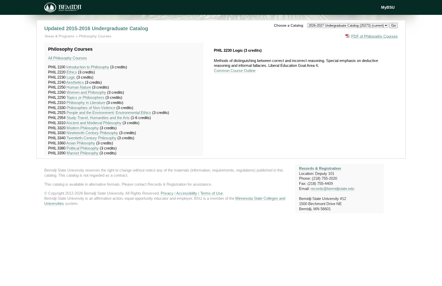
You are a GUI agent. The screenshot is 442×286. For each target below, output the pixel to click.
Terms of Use (211, 193)
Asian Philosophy (80, 143)
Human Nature (79, 87)
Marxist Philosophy (82, 153)
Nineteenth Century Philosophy (92, 133)
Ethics (72, 72)
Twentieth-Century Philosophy (91, 138)
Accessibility (186, 193)
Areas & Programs (60, 36)
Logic (71, 77)
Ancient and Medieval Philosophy (93, 123)
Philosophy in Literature (86, 102)
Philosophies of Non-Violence (91, 107)
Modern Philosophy (83, 128)
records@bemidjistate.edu (332, 188)
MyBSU (388, 7)
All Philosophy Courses (67, 58)
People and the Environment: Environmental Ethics (109, 112)
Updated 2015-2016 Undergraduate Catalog (96, 28)
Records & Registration (320, 168)
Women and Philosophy (86, 92)
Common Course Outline (235, 70)
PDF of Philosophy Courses (374, 36)
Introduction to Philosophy (87, 67)
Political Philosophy (83, 148)
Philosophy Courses (95, 36)
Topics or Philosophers (85, 97)
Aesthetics (75, 82)
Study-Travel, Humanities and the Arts (98, 117)
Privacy (167, 193)
